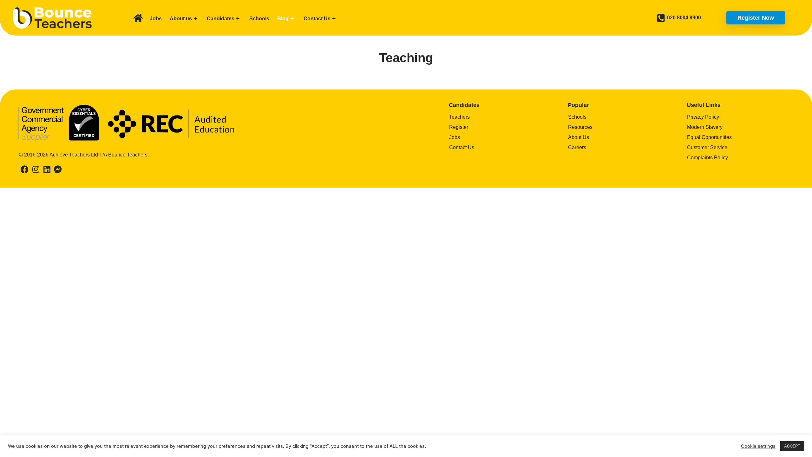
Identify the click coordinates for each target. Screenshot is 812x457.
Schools (259, 18)
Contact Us (317, 18)
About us (181, 18)
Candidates (220, 18)
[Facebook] (24, 169)
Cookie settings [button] (758, 446)
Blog (283, 18)
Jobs (156, 18)
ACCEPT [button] (792, 445)
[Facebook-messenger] (57, 169)
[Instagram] (35, 169)
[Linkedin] (46, 169)
